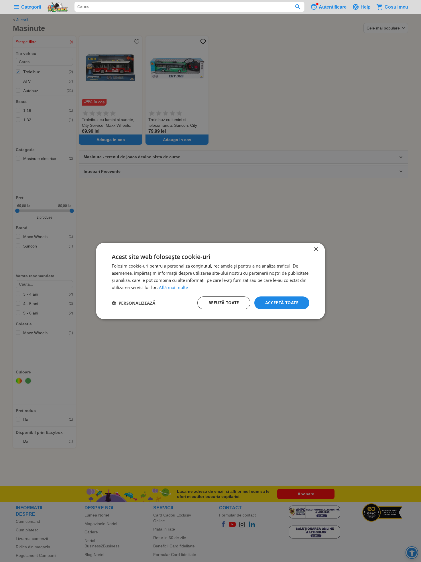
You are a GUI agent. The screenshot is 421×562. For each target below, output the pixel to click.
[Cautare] (298, 7)
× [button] (316, 249)
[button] (133, 303)
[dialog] (210, 281)
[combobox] (189, 7)
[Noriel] (57, 7)
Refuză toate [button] (223, 302)
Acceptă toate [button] (281, 302)
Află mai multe (173, 287)
